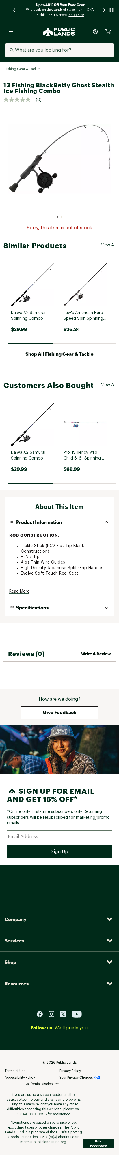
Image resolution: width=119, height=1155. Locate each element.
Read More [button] (19, 591)
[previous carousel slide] (14, 10)
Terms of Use (15, 1071)
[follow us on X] (65, 1014)
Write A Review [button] (96, 653)
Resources (17, 983)
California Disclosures (42, 1084)
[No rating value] (19, 99)
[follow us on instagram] (54, 1014)
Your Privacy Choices (76, 1077)
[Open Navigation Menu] (11, 31)
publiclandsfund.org (50, 1142)
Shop (10, 962)
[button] (59, 354)
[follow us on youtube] (77, 1014)
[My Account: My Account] (95, 31)
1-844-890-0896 (32, 1114)
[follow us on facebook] (42, 1014)
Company (15, 919)
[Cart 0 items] (108, 31)
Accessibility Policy (20, 1077)
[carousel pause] (111, 10)
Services (14, 940)
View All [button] (108, 245)
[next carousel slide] (104, 10)
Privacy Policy (70, 1071)
